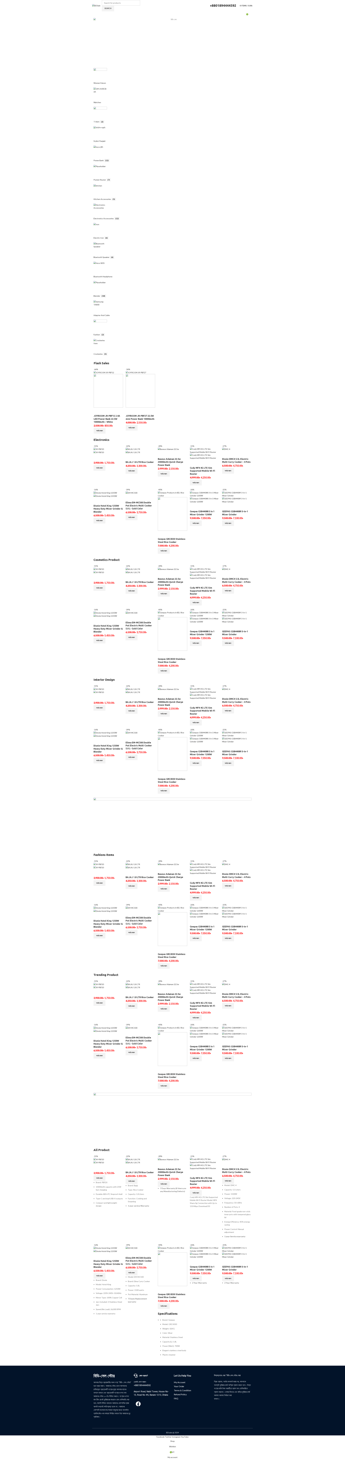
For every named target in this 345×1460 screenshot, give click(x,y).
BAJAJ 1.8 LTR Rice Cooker (140, 462)
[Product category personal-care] (172, 213)
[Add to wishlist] (111, 411)
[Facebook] (138, 1403)
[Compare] (97, 411)
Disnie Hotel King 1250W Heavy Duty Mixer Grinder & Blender (108, 509)
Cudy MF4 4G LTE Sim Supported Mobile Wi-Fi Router (202, 471)
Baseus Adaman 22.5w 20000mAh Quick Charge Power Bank (170, 462)
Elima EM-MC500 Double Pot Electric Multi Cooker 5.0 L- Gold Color (139, 505)
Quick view (104, 411)
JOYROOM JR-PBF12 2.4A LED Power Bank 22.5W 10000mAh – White (107, 419)
